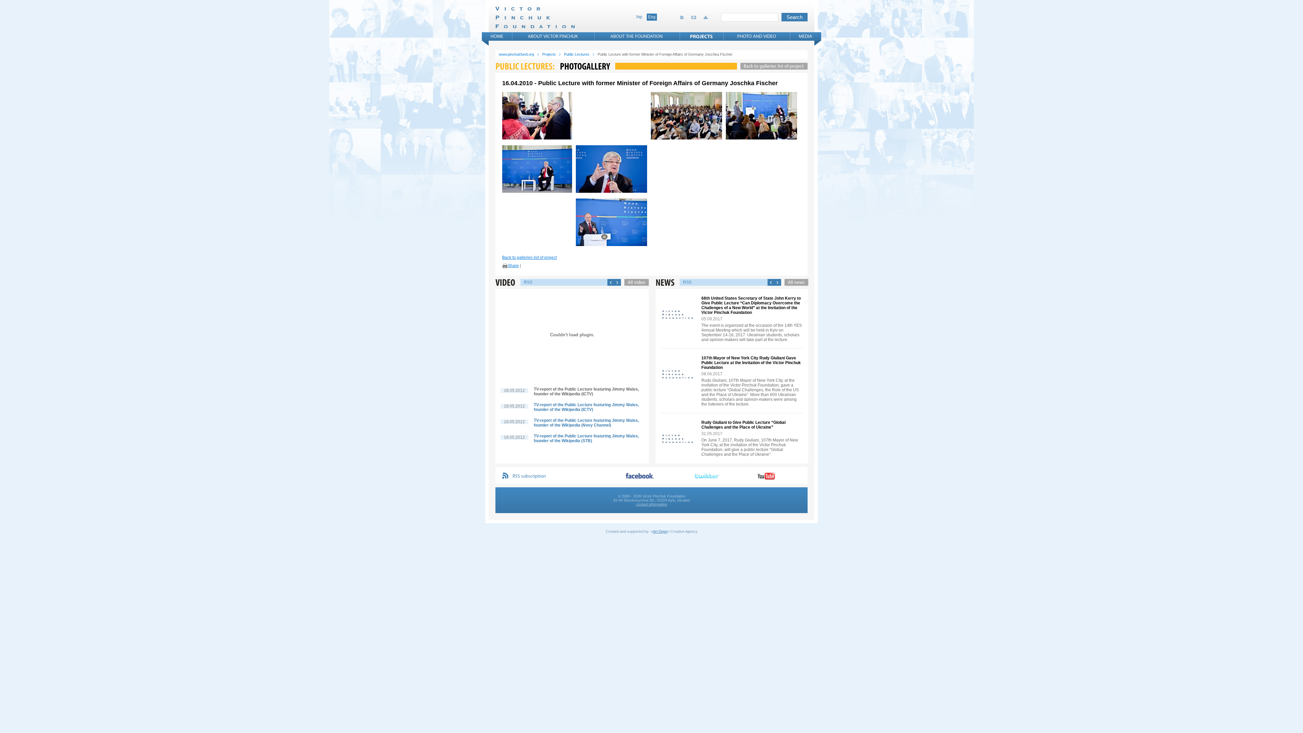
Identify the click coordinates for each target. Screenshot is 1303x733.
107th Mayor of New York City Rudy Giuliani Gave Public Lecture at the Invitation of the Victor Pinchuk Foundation (751, 363)
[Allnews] (794, 282)
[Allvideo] (635, 282)
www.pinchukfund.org (516, 54)
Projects (549, 54)
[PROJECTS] (701, 36)
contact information (651, 504)
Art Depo (660, 531)
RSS (528, 282)
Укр (639, 17)
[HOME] (497, 36)
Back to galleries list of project (529, 257)
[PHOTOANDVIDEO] (756, 36)
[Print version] (505, 266)
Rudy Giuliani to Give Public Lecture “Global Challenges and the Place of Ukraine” (743, 425)
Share (513, 265)
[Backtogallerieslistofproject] (772, 66)
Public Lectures (576, 54)
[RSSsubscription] (529, 476)
